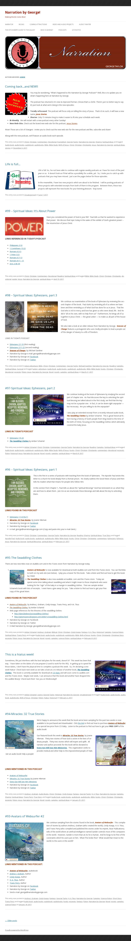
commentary (102, 450)
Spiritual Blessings (34, 541)
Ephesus (120, 538)
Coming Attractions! (38, 24)
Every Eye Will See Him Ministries (52, 748)
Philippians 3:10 (16, 245)
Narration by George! (22, 12)
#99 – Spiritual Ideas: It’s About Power (30, 211)
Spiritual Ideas (107, 142)
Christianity (87, 145)
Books (21, 24)
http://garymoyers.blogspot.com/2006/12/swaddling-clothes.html (41, 617)
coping (39, 695)
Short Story (117, 898)
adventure (42, 369)
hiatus (46, 698)
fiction (24, 372)
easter (14, 279)
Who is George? (47, 30)
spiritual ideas (119, 145)
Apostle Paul (10, 538)
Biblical (54, 632)
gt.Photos (76, 30)
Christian (33, 142)
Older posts (11, 920)
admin (22, 77)
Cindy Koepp (76, 632)
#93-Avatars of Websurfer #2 (24, 816)
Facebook (34, 356)
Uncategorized (30, 195)
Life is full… (12, 164)
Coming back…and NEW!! (21, 86)
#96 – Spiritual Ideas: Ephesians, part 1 (31, 469)
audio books (19, 145)
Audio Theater (85, 24)
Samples (120, 366)
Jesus (94, 145)
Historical (100, 632)
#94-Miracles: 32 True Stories (24, 714)
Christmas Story (117, 635)
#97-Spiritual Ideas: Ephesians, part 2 (30, 388)
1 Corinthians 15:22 (18, 248)
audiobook (29, 145)
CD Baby (56, 673)
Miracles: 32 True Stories (20, 778)
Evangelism (61, 142)
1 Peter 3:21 (15, 254)
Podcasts (62, 30)
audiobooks (39, 145)
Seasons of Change (17, 350)
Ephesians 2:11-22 (17, 347)
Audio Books (44, 794)
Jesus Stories (72, 123)
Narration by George (87, 142)
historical (14, 453)
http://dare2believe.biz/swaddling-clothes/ (31, 613)
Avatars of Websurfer (18, 775)
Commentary (42, 142)
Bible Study (53, 145)
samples (63, 372)
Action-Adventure (31, 366)
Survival (20, 369)
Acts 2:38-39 (15, 264)
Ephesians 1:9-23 (17, 438)
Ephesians (112, 538)
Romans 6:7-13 (16, 257)
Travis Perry (21, 635)
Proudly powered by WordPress (16, 930)
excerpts (17, 372)
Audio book (9, 145)
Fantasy (84, 632)
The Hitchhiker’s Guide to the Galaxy (20, 30)
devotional (9, 372)
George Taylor (72, 142)
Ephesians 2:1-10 (17, 344)
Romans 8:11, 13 (17, 260)
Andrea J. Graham (44, 632)
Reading (60, 276)
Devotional (52, 142)
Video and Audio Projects (63, 24)
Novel (51, 372)
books (103, 369)
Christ (26, 142)
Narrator (9, 24)
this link (81, 723)
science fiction (64, 638)
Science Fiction (117, 632)
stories (7, 148)
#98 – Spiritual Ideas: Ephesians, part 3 (31, 295)
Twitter (33, 359)
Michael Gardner (85, 366)
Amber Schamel (30, 447)
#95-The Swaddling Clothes (23, 557)
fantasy (80, 901)
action (35, 369)
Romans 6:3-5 (15, 251)
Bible (46, 145)
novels (56, 372)
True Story (107, 535)
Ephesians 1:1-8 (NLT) (19, 517)
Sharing (99, 142)
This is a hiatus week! (19, 654)
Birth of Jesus (64, 145)
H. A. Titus (92, 632)
